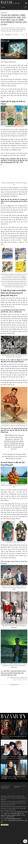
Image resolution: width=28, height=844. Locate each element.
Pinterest (26, 37)
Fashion (4, 12)
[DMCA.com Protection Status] (5, 824)
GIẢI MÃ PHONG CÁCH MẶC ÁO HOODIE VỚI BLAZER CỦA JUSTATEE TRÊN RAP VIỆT (13, 673)
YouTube (18, 3)
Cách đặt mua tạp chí (5, 787)
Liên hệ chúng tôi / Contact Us (20, 786)
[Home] (25, 841)
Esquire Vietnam (17, 787)
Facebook (13, 3)
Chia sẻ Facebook (26, 35)
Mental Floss (23, 677)
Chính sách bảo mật (4, 788)
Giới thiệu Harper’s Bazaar (5, 786)
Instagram (16, 3)
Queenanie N (8, 34)
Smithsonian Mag (15, 677)
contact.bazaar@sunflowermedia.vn (12, 818)
